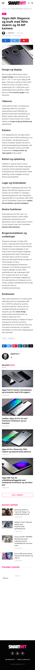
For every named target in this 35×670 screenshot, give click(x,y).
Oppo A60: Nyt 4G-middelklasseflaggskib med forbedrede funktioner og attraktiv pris (17, 481)
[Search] (32, 3)
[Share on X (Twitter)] (15, 40)
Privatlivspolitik (23, 659)
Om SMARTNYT (10, 659)
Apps (9, 8)
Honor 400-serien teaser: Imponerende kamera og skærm (23, 555)
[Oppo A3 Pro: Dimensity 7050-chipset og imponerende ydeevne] (17, 438)
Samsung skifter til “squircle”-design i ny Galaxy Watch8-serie (22, 512)
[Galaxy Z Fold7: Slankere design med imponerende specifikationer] (7, 524)
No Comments (7, 35)
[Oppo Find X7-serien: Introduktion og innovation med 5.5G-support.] (17, 378)
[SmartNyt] (17, 3)
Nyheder (11, 338)
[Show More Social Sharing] (31, 40)
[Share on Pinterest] (24, 40)
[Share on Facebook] (6, 40)
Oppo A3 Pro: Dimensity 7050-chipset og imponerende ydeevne (16, 450)
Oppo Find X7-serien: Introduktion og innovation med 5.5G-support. (17, 391)
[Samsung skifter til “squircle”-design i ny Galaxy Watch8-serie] (7, 512)
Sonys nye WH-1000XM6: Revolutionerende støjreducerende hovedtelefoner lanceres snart (23, 541)
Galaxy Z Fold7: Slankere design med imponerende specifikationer (23, 525)
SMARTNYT (11, 33)
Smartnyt (4, 8)
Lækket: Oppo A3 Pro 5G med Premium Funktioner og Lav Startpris (14, 420)
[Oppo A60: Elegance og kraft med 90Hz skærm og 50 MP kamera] (17, 55)
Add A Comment (17, 495)
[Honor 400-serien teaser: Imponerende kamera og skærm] (7, 556)
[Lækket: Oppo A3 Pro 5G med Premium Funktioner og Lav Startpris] (17, 407)
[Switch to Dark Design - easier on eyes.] (29, 3)
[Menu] (3, 3)
